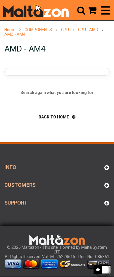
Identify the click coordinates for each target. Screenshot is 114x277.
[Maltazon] (36, 10)
